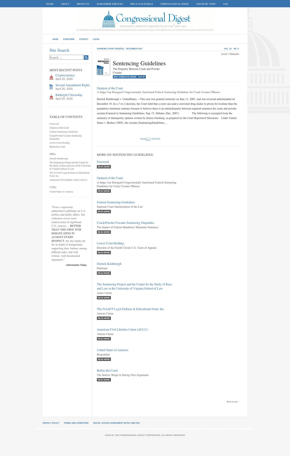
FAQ (225, 3)
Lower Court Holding (60, 142)
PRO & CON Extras (141, 3)
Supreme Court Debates (110, 49)
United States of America (61, 191)
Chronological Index (174, 3)
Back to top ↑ (233, 402)
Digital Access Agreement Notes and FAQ (116, 423)
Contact (83, 39)
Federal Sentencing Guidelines (64, 131)
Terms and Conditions (76, 423)
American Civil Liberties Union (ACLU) (68, 179)
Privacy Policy (51, 423)
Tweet (143, 138)
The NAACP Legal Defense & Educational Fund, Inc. (131, 309)
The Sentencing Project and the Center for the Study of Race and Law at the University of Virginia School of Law (70, 165)
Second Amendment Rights (72, 85)
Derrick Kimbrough (59, 158)
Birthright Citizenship (68, 95)
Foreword (54, 123)
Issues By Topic (206, 3)
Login (96, 39)
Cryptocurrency (65, 75)
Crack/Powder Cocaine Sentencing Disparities (125, 223)
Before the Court (57, 146)
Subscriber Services (110, 3)
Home (49, 3)
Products (83, 3)
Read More (104, 167)
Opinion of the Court (59, 127)
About (65, 3)
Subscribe (69, 39)
